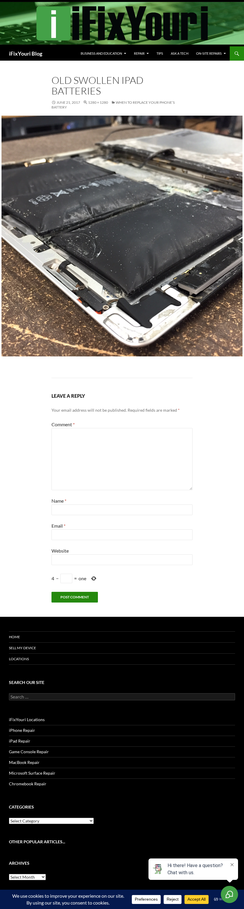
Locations (19, 659)
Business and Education (101, 53)
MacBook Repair (24, 762)
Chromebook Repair (27, 783)
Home (14, 637)
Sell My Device (22, 648)
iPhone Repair (22, 730)
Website (60, 550)
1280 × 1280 (98, 102)
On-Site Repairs (209, 53)
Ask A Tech (179, 53)
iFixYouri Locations (27, 719)
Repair (139, 53)
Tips (160, 53)
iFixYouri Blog (25, 53)
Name (58, 501)
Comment (63, 424)
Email (58, 526)
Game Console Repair (29, 751)
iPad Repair (19, 740)
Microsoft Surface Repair (32, 773)
